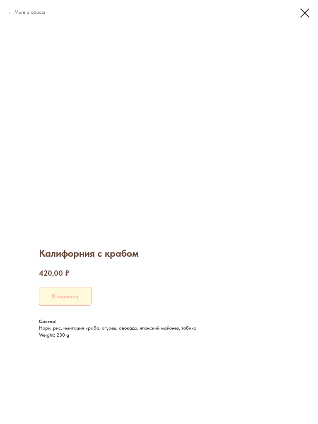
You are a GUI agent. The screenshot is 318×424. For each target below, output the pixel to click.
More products (29, 12)
